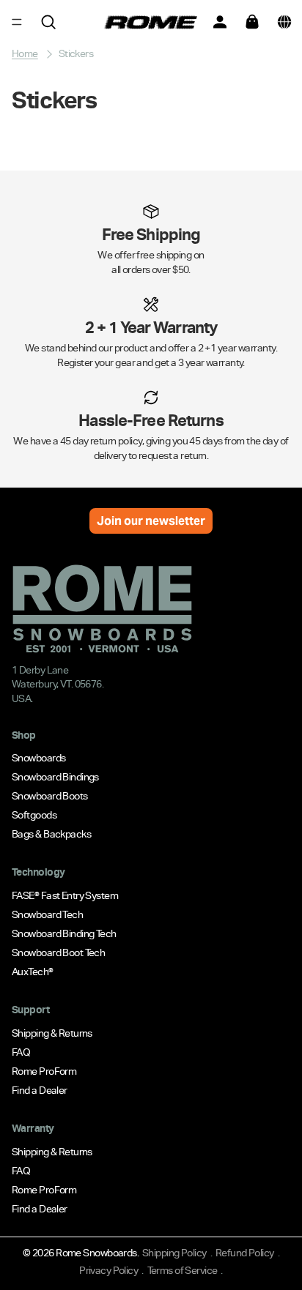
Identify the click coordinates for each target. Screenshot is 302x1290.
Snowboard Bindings (55, 777)
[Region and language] (284, 22)
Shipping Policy (174, 1253)
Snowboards (38, 758)
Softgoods (34, 815)
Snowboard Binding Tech (64, 933)
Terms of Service (182, 1270)
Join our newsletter (151, 521)
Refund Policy (245, 1253)
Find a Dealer (39, 1090)
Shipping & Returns (52, 1033)
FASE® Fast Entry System (65, 895)
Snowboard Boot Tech (58, 952)
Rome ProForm (44, 1071)
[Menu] (17, 22)
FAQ (21, 1052)
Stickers (76, 53)
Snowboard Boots (50, 796)
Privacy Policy (108, 1270)
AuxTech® (33, 971)
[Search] (48, 22)
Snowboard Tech (47, 914)
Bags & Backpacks (51, 834)
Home (25, 53)
